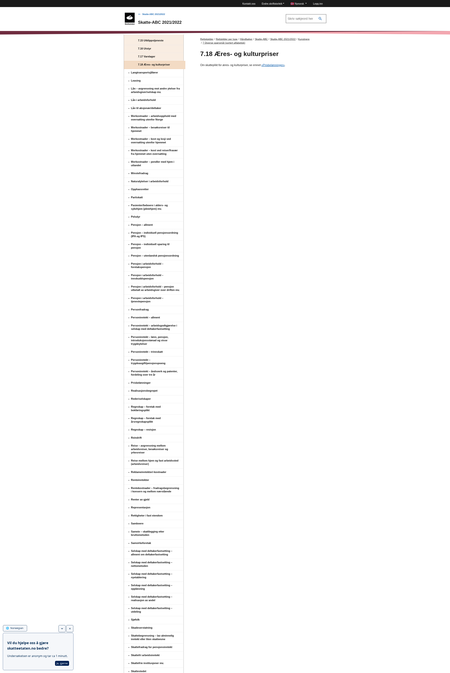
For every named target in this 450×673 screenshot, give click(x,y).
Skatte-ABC (261, 39)
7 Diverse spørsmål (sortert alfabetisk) (224, 42)
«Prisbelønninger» (273, 65)
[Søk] (320, 18)
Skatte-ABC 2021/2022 (153, 14)
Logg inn (318, 3)
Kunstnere (304, 39)
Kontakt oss (248, 3)
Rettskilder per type (226, 39)
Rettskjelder (206, 39)
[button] (299, 3)
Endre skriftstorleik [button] (272, 3)
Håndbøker (246, 39)
